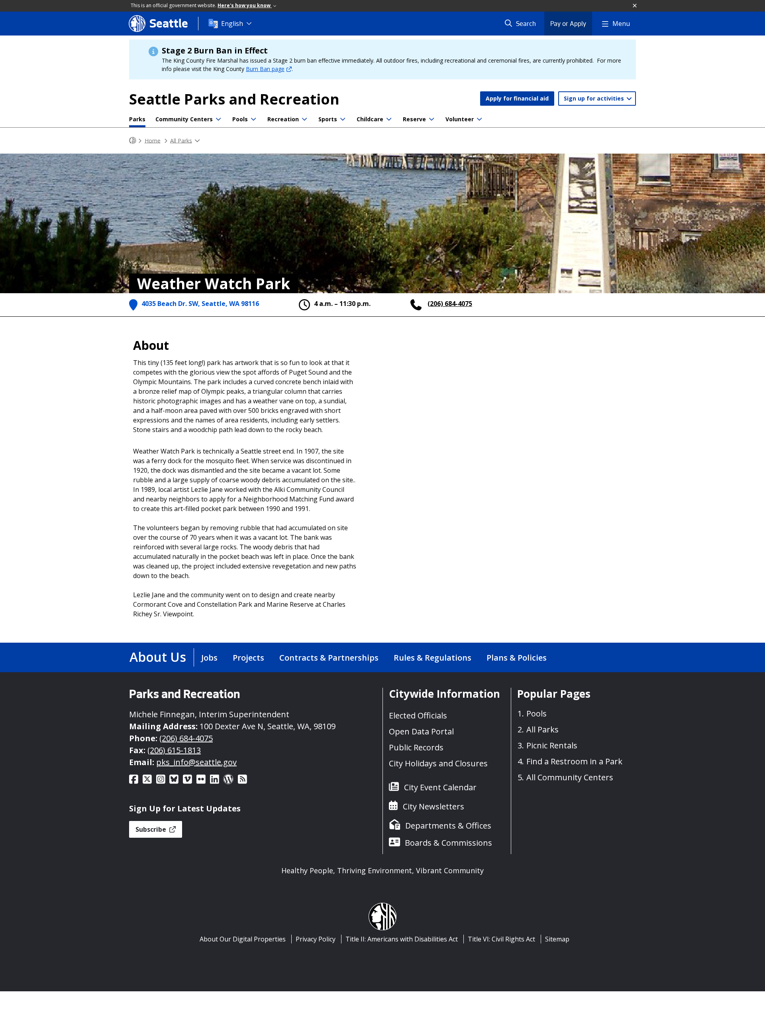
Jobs (209, 657)
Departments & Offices (448, 825)
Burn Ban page (265, 69)
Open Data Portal (421, 731)
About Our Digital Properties (243, 939)
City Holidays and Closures (438, 763)
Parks (137, 119)
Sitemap (557, 939)
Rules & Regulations (432, 657)
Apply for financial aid (517, 98)
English (232, 23)
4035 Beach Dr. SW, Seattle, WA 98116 (200, 303)
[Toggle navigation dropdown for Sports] (343, 119)
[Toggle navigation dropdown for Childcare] (389, 119)
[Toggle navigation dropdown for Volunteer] (479, 119)
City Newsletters (433, 806)
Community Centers (184, 119)
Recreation (283, 119)
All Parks (181, 140)
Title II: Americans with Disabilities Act (401, 939)
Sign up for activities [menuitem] (595, 98)
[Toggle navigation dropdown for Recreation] (304, 119)
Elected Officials (418, 715)
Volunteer (459, 119)
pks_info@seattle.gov (196, 762)
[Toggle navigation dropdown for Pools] (253, 119)
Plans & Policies (516, 657)
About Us (157, 656)
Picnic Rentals (551, 745)
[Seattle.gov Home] (132, 141)
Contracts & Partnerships (329, 657)
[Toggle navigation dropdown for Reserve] (431, 119)
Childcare (370, 119)
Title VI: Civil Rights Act (501, 939)
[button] (635, 6)
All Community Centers (569, 777)
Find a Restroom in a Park (574, 761)
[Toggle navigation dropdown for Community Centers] (218, 119)
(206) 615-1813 (174, 750)
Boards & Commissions (448, 842)
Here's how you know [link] (245, 5)
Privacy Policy (315, 939)
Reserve (414, 119)
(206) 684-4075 (450, 303)
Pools (240, 119)
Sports (327, 119)
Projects (248, 657)
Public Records (416, 747)
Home (153, 140)
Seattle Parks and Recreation (234, 99)
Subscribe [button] (151, 829)
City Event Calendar (440, 787)
